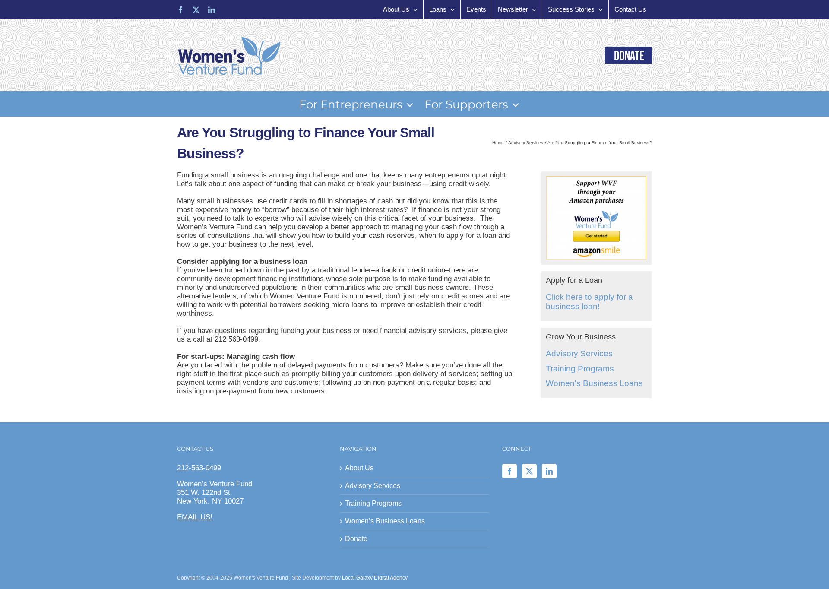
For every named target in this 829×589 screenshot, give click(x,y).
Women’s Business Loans (385, 521)
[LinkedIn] (549, 471)
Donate (356, 538)
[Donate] (628, 55)
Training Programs (580, 368)
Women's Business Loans (594, 383)
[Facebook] (509, 471)
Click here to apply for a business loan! (589, 301)
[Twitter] (529, 471)
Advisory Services (579, 353)
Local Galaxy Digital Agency (375, 578)
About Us (359, 468)
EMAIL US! (194, 517)
